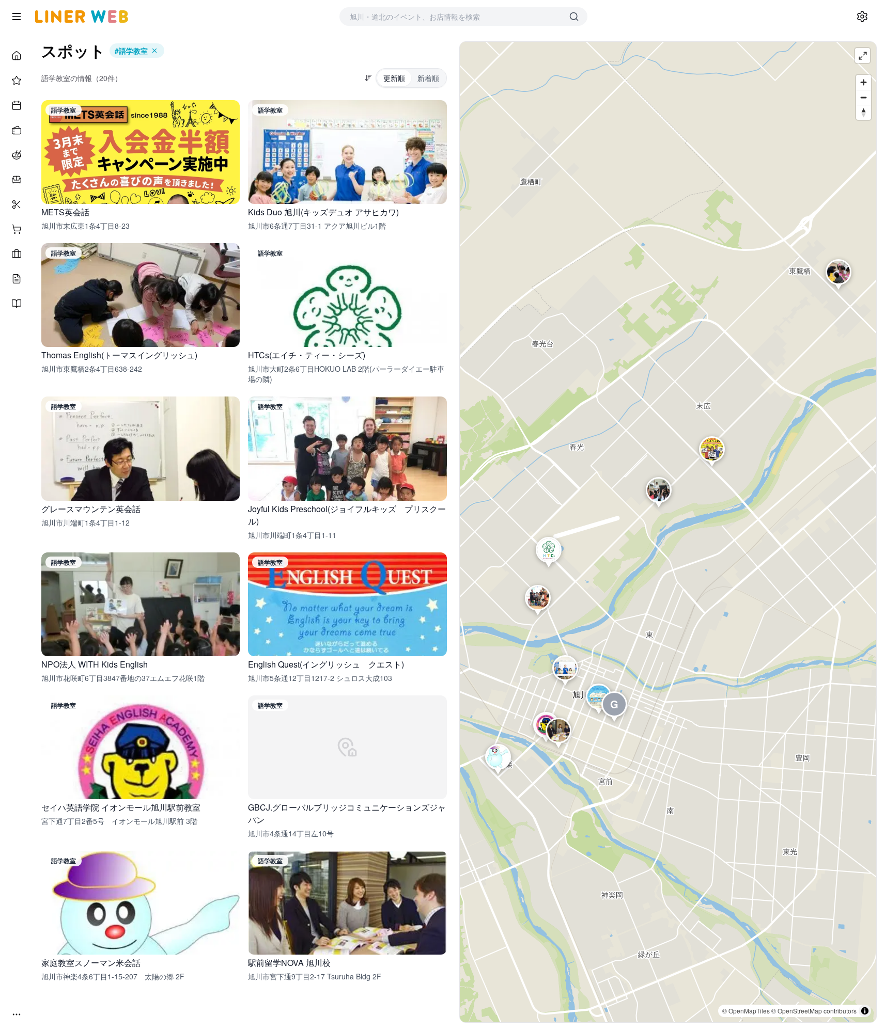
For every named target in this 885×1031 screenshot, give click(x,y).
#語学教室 (131, 50)
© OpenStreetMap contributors (814, 1010)
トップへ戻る (465, 1017)
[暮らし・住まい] (16, 179)
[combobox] (453, 16)
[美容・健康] (16, 204)
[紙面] (16, 303)
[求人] (16, 254)
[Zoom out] (863, 97)
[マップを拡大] (862, 55)
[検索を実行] (574, 16)
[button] (712, 451)
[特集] (16, 80)
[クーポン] (16, 130)
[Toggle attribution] (865, 1011)
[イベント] (16, 105)
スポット (73, 50)
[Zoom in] (863, 82)
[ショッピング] (16, 229)
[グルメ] (16, 154)
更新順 (394, 78)
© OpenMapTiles (746, 1010)
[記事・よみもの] (16, 278)
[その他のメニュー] (16, 1014)
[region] (668, 532)
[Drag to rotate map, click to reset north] (863, 112)
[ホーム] (16, 55)
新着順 (428, 78)
